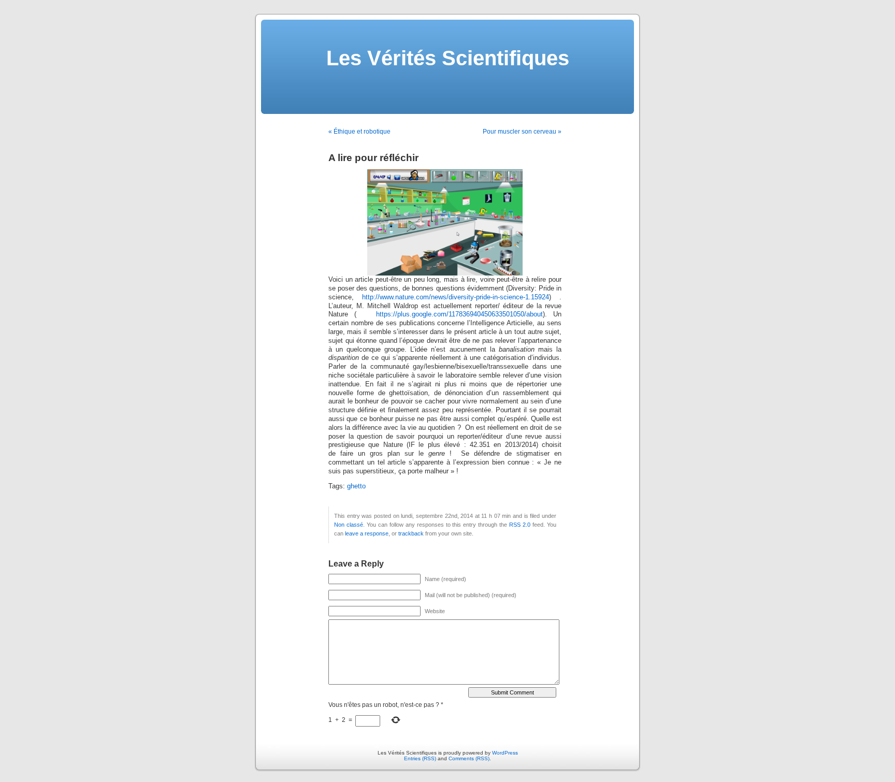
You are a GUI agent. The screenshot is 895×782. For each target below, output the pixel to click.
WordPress (505, 753)
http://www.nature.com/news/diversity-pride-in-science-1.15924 (455, 297)
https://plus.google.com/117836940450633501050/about (459, 314)
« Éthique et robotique (359, 131)
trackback (411, 533)
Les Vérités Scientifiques (447, 58)
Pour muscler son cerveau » (522, 131)
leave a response (366, 533)
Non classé (348, 525)
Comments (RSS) (469, 758)
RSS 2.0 (519, 525)
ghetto (356, 486)
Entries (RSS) (420, 758)
